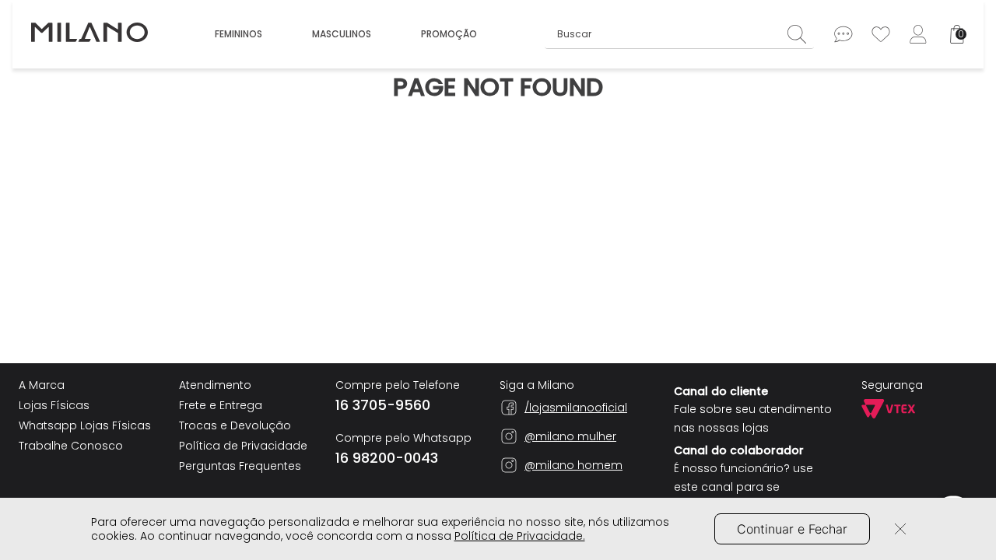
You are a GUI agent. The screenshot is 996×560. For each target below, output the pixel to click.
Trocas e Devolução (235, 425)
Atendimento (215, 385)
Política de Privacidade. (519, 536)
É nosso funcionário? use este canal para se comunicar (743, 486)
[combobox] (680, 34)
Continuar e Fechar (792, 529)
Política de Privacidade (243, 446)
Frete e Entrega (220, 405)
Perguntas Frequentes (240, 466)
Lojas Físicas (54, 405)
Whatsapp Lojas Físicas (85, 425)
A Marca (42, 385)
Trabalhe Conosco (71, 446)
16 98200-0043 (386, 458)
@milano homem (573, 465)
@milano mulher (570, 436)
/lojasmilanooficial (575, 407)
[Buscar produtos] (800, 33)
